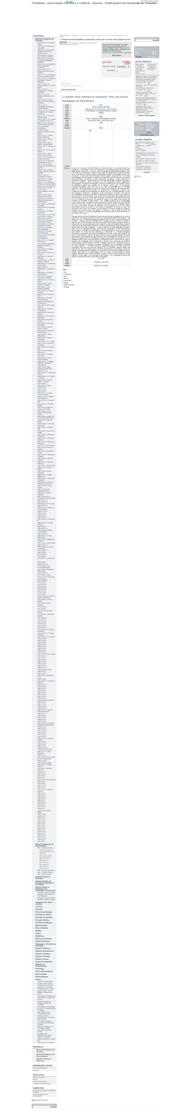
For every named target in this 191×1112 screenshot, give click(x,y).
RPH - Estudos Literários (45, 872)
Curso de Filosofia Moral (45, 981)
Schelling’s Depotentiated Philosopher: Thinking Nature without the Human (145, 108)
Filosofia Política (42, 920)
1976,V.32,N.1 (41, 582)
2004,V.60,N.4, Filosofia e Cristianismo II (45, 302)
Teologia (38, 907)
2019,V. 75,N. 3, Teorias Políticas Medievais (44, 136)
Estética (38, 931)
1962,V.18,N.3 (41, 694)
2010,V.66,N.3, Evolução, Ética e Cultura (45, 249)
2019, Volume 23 (43, 868)
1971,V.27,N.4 (41, 622)
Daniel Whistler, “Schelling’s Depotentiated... (144, 111)
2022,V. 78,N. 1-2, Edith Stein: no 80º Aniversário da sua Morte (46, 101)
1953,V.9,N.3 (41, 772)
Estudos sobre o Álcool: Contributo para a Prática (45, 984)
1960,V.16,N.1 (41, 713)
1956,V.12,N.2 (41, 744)
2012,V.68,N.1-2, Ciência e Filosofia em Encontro (45, 224)
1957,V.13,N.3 (41, 732)
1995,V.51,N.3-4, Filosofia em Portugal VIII (45, 397)
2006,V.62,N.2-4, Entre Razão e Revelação (44, 284)
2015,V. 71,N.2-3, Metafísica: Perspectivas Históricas (46, 186)
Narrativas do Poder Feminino (145, 161)
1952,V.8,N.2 (41, 781)
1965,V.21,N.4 (41, 667)
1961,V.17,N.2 (41, 702)
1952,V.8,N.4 (41, 778)
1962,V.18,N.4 (41, 692)
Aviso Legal (38, 1075)
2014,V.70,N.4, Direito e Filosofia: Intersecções (44, 195)
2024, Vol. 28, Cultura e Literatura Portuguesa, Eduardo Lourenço (45, 857)
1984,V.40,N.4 (41, 515)
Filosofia (38, 909)
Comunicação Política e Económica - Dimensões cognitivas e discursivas (143, 167)
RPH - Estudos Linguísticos (46, 870)
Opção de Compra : (109, 67)
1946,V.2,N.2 (41, 831)
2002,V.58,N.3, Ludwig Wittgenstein (44, 335)
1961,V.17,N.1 (41, 704)
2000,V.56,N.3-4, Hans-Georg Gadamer (44, 358)
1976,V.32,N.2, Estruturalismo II (42, 579)
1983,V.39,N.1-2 (42, 528)
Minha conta (140, 3)
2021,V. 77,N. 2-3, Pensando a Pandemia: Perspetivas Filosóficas (46, 111)
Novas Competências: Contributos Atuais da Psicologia (44, 1003)
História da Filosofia (43, 939)
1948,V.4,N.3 (41, 814)
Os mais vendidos (143, 140)
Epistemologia (41, 925)
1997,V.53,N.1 (41, 391)
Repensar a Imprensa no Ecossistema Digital (45, 1027)
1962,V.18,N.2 (41, 696)
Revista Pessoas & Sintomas (42, 877)
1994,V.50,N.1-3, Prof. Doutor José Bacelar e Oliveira (44, 412)
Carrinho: (151, 3)
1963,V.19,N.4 (41, 684)
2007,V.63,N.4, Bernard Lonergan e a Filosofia (44, 277)
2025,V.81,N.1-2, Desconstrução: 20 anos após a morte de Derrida (45, 55)
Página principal (64, 35)
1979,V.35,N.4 (41, 554)
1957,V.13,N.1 (41, 736)
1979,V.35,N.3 (41, 556)
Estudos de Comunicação (41, 965)
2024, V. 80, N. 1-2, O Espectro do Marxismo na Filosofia (45, 71)
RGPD (35, 1079)
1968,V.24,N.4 (41, 644)
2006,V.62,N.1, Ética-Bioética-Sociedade (44, 287)
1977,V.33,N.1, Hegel (44, 575)
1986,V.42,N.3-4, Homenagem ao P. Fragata (45, 503)
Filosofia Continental (43, 917)
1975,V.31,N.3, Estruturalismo (42, 587)
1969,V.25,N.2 (41, 640)
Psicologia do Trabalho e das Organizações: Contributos (46, 996)
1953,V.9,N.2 (41, 774)
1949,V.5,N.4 (41, 803)
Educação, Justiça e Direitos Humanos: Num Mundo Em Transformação (46, 894)
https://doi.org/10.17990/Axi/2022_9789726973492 (118, 52)
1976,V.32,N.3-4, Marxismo (46, 577)
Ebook (38, 979)
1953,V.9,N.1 (41, 776)
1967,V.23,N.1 (41, 658)
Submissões (38, 1088)
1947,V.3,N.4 (41, 822)
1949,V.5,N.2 (41, 806)
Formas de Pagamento (40, 1068)
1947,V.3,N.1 (41, 826)
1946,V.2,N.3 (41, 829)
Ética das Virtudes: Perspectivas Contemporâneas (43, 128)
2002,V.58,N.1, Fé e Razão (45, 341)
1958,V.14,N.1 (41, 729)
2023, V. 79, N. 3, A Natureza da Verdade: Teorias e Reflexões (46, 80)
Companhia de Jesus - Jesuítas (44, 903)
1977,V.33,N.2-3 (42, 573)
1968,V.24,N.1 (41, 650)
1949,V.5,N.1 (41, 808)
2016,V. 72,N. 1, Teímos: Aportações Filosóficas (45, 179)
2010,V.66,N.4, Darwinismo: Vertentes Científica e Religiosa (46, 245)
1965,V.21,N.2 (41, 671)
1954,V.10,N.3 (41, 761)
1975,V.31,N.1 (41, 592)
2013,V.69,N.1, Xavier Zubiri (46, 214)
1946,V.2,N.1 (41, 833)
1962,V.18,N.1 (41, 698)
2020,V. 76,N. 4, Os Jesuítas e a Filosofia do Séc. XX (46, 120)
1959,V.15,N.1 (41, 721)
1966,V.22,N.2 (41, 664)
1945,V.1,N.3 (41, 837)
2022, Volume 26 (43, 862)
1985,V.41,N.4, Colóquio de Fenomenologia (45, 508)
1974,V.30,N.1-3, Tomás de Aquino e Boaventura (46, 596)
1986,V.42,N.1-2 (42, 505)
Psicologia (39, 969)
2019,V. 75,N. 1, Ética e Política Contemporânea (44, 143)
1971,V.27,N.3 (41, 623)
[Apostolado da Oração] (40, 1100)
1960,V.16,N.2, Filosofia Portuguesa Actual (44, 710)
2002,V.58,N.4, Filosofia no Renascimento (45, 331)
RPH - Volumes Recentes (45, 848)
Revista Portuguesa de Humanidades (44, 845)
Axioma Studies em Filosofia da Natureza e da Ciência (44, 883)
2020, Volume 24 (43, 866)
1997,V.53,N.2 (41, 389)
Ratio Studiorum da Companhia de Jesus (44, 1013)
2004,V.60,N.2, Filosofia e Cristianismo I (45, 309)
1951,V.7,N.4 (41, 785)
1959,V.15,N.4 (41, 715)
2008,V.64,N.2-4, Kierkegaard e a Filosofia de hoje (46, 268)
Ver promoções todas (147, 135)
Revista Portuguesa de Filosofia (44, 40)
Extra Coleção (41, 974)
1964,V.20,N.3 (41, 679)
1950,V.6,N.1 (41, 801)
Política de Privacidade (40, 1081)
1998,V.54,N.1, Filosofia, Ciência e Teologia (45, 380)
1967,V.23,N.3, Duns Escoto (46, 654)
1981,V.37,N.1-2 (42, 545)
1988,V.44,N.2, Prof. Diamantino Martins (43, 490)
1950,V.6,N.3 (41, 797)
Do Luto (39, 999)
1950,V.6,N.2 (41, 799)
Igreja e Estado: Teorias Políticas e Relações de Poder (44, 992)
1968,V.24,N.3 (41, 646)
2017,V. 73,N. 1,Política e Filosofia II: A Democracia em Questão (46, 166)
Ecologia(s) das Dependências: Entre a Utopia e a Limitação (44, 1035)
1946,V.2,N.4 (41, 828)
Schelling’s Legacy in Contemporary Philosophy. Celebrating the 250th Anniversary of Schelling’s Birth (146, 78)
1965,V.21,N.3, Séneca (44, 669)
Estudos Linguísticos (44, 962)
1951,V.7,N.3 (41, 787)
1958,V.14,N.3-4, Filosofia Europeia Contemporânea (45, 724)
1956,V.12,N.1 (41, 746)
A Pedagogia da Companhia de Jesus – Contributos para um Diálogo (46, 1008)
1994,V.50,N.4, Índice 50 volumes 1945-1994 (45, 408)
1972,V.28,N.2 (41, 618)
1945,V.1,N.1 (41, 841)
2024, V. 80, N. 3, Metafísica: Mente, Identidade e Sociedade (46, 65)
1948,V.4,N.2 (41, 816)
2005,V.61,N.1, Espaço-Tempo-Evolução (44, 298)
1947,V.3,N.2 (41, 824)
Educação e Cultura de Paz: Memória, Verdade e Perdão (46, 898)
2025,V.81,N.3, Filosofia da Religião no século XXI (45, 50)
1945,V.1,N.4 (41, 835)
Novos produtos (143, 62)
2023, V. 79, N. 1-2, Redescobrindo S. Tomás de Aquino (46, 85)
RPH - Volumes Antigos (44, 874)
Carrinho (139, 45)
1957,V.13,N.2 (41, 734)
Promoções (140, 120)
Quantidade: (111, 70)
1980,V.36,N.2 (41, 550)
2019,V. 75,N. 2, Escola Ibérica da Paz (44, 139)
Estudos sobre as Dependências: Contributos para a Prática (46, 1017)
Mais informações (68, 89)
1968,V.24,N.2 (41, 648)
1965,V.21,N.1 (41, 673)
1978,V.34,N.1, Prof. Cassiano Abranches (44, 566)
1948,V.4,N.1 (41, 818)
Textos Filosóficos (42, 941)
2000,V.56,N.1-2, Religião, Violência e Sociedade (45, 362)
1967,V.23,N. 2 (42, 656)
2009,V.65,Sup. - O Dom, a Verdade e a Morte (45, 260)
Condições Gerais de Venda (42, 1083)
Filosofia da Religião (43, 912)
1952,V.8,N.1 (41, 783)
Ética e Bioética (41, 928)
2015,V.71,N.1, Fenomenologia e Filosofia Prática (45, 191)
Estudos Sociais (42, 959)
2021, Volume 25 (43, 864)
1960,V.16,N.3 (41, 708)
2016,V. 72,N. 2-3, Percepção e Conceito (44, 175)
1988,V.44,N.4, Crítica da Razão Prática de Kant (45, 482)
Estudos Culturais (42, 956)
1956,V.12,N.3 (41, 742)
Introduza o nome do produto (42, 1105)
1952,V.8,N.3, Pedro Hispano (46, 779)
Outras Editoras (41, 977)
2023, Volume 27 (43, 860)
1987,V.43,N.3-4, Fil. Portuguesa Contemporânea (46, 497)
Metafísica (39, 936)
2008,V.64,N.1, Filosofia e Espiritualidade (45, 273)
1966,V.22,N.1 (41, 665)
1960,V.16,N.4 (41, 706)
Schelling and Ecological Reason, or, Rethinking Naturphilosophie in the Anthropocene (146, 99)
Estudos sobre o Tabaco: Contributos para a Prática (45, 987)
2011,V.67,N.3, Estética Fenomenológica (44, 232)
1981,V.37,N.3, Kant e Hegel (46, 543)
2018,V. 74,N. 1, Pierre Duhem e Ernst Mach (44, 154)
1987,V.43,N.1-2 (42, 500)
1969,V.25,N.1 (41, 642)
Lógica (38, 933)
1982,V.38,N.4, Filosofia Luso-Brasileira (44, 531)
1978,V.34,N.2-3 (42, 564)
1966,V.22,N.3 (41, 662)
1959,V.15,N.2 (41, 719)
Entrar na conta (153, 1)
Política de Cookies (39, 1077)
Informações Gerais (42, 1066)
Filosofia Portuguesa (43, 923)
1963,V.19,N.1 (41, 690)
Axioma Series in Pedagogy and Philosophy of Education (45, 888)
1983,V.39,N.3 (41, 526)
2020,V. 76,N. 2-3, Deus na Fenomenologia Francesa (45, 123)
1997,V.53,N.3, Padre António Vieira (44, 386)
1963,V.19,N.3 (41, 686)
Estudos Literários (42, 954)
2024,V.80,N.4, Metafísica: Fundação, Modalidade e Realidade (45, 60)
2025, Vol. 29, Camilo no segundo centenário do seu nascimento (46, 851)
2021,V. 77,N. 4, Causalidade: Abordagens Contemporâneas (45, 106)
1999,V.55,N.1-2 (42, 370)
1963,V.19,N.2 (41, 688)
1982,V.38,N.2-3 (42, 534)
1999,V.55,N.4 (41, 365)
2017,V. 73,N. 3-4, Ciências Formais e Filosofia (46, 158)
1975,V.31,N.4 (41, 584)
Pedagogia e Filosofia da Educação (45, 945)
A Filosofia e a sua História (45, 1042)
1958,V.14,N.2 (41, 727)
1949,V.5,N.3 (41, 804)
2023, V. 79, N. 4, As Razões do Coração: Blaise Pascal (46, 75)
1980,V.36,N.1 (41, 552)
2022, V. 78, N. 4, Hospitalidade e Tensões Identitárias (45, 90)
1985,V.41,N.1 (41, 513)
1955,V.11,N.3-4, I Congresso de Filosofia (44, 748)
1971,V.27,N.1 (41, 627)
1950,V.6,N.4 (41, 795)
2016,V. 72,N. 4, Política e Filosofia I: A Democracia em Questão (46, 171)
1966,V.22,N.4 (41, 660)
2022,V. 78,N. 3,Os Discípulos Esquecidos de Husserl (45, 96)
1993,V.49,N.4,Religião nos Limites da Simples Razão (45, 417)
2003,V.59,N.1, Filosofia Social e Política (44, 327)
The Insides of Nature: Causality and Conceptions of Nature (45, 1022)
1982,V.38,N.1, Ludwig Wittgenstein (44, 536)
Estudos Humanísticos (44, 951)
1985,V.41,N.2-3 (42, 511)
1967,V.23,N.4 (41, 652)
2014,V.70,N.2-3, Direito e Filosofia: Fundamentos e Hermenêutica (45, 200)
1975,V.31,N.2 (41, 590)
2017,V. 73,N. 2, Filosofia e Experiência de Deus (45, 161)
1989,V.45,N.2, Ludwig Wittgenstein (44, 475)
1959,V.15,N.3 (41, 717)
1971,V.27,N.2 (41, 625)
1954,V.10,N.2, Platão (44, 762)
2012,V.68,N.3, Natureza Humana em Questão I (45, 221)
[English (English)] (68, 1)
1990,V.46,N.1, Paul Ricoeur (46, 465)
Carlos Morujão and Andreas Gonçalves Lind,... (145, 81)
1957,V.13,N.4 (41, 730)
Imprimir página (65, 83)
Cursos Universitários (44, 971)
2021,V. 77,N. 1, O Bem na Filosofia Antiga (45, 116)
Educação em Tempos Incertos (146, 158)
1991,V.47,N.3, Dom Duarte (46, 445)
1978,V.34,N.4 (41, 562)
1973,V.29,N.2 (41, 606)
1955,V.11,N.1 (41, 755)
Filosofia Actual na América (45, 700)
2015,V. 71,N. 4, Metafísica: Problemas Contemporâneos (46, 183)
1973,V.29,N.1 (41, 608)
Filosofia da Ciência (43, 915)
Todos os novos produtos (147, 115)
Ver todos (147, 172)
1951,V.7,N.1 (41, 793)
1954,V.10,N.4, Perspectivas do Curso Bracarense (46, 758)
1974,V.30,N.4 (41, 594)
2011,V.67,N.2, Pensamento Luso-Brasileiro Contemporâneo (46, 236)
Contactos (36, 1070)
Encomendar (151, 57)
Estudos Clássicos (42, 948)
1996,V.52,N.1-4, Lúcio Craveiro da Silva (44, 393)
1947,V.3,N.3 (41, 820)
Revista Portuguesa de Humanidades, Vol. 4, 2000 (151, 125)
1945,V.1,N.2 (41, 839)
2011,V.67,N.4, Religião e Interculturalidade (45, 228)
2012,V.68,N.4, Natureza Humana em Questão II (45, 217)
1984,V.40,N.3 (41, 517)
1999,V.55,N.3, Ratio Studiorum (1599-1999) (44, 368)
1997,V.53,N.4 (41, 383)
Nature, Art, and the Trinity (144, 92)
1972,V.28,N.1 (41, 620)
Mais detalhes (116, 55)
